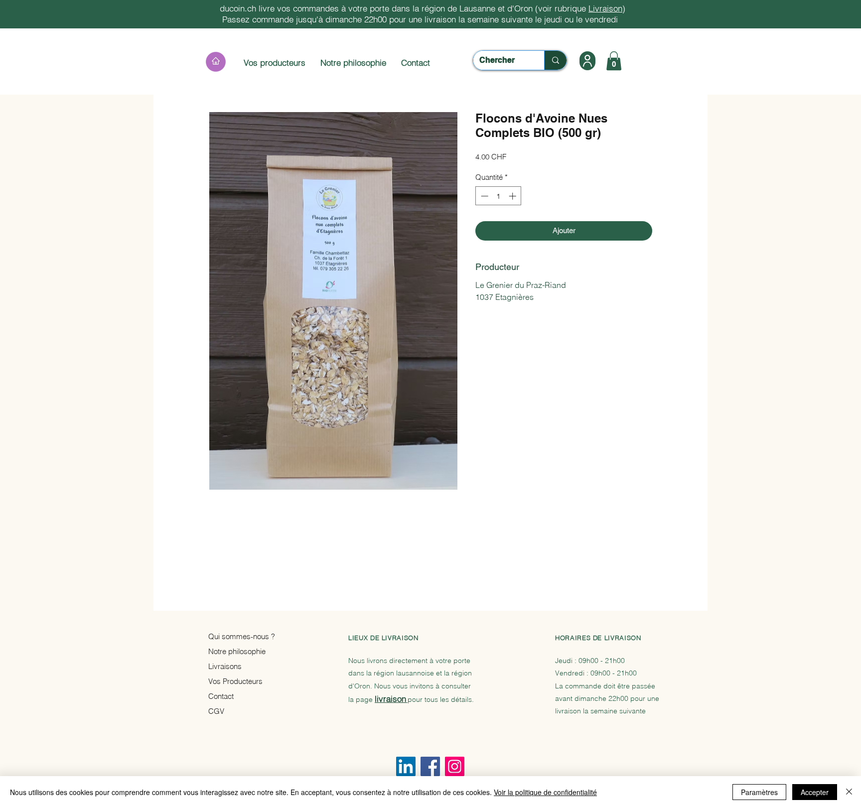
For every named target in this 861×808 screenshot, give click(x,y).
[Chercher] (555, 60)
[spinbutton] (498, 196)
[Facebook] (430, 766)
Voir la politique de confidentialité (545, 792)
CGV (216, 711)
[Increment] (513, 196)
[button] (587, 60)
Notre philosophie (353, 62)
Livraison (605, 8)
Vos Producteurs (235, 681)
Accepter (815, 792)
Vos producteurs (276, 62)
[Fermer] (849, 792)
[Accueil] (216, 62)
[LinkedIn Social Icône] (406, 766)
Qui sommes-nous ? (241, 636)
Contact (415, 62)
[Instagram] (454, 766)
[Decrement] (483, 196)
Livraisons (225, 666)
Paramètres (759, 792)
